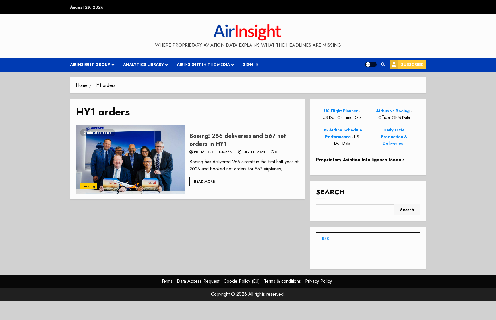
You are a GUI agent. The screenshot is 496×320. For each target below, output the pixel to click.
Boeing (88, 186)
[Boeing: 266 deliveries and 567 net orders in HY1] (130, 159)
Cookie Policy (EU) (242, 281)
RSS (325, 239)
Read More (204, 181)
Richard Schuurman (213, 152)
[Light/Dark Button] (371, 64)
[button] (383, 64)
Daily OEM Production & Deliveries (394, 136)
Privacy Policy (318, 281)
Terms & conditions (282, 281)
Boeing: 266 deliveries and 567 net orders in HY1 (237, 140)
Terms (167, 281)
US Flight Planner (341, 111)
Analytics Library (143, 64)
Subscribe (412, 64)
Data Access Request (198, 281)
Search (330, 192)
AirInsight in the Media (203, 64)
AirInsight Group (90, 64)
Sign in (251, 64)
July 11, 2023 (254, 152)
